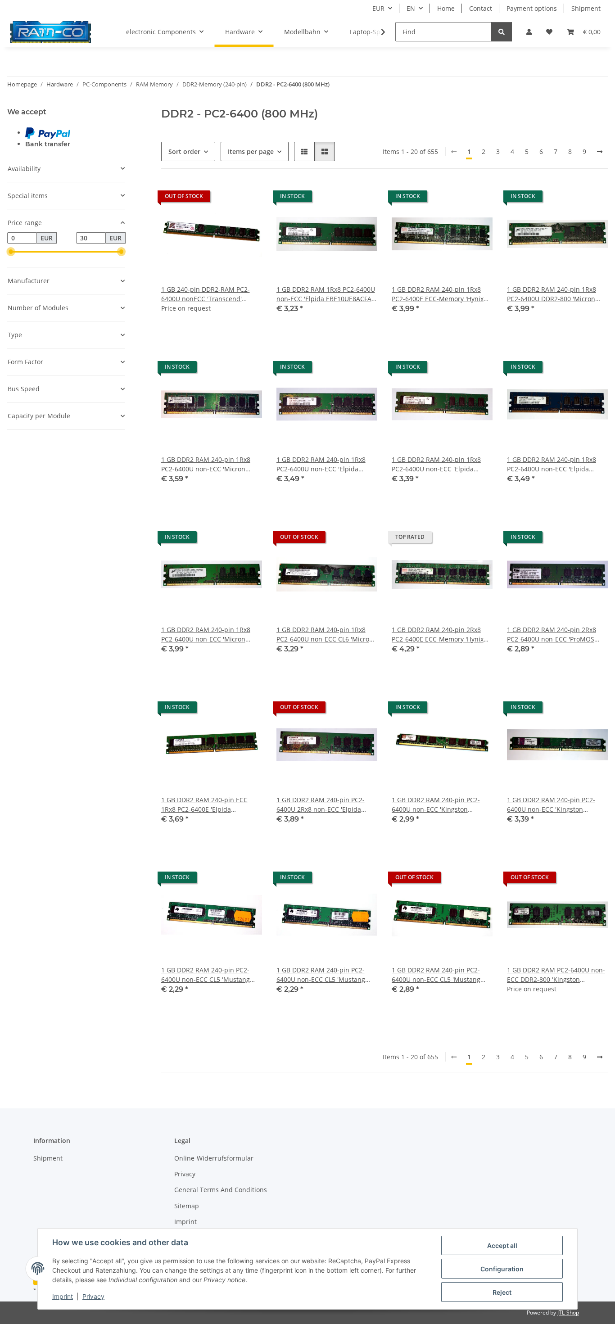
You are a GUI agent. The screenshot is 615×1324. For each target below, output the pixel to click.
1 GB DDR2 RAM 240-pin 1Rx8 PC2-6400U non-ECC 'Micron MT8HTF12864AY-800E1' (205, 634)
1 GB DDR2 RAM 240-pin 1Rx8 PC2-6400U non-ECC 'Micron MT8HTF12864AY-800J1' (205, 464)
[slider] (11, 251)
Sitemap (186, 1206)
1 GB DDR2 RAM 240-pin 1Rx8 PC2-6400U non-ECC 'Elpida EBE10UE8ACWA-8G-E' (321, 464)
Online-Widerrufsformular (213, 1158)
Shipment (586, 8)
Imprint (62, 1296)
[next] (600, 151)
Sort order (184, 151)
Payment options (531, 8)
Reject (502, 1292)
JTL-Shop (568, 1312)
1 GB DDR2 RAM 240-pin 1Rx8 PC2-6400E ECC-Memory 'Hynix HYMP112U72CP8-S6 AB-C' (438, 294)
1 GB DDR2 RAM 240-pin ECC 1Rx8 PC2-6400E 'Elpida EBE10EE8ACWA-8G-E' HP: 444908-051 (204, 804)
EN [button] (411, 8)
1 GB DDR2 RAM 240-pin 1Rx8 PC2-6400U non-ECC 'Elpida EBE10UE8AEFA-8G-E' (436, 464)
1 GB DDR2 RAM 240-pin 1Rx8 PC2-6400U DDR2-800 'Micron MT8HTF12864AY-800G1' (551, 294)
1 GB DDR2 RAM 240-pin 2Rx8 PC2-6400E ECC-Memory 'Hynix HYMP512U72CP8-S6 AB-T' (438, 634)
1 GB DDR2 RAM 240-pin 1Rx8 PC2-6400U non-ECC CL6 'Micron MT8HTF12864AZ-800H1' (324, 634)
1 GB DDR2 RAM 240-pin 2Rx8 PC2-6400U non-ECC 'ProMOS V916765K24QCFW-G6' (551, 634)
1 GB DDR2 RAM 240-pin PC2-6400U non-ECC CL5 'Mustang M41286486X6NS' (320, 975)
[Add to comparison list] (223, 198)
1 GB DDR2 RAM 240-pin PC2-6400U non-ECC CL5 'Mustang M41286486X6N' (205, 975)
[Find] (501, 31)
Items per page (251, 151)
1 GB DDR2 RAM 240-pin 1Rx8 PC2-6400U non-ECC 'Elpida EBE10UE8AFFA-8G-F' (551, 464)
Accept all (502, 1245)
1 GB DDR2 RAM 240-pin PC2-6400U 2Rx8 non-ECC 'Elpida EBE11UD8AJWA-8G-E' (320, 804)
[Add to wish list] (247, 198)
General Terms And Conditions (220, 1189)
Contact (480, 8)
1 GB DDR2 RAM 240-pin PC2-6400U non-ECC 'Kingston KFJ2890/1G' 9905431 (551, 804)
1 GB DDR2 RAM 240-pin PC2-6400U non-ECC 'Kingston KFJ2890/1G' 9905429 (436, 804)
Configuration (502, 1269)
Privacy (93, 1296)
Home (446, 8)
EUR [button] (378, 8)
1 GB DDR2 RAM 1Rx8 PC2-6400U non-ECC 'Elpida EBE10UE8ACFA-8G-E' (325, 294)
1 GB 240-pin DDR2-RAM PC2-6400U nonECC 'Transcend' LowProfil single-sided (205, 294)
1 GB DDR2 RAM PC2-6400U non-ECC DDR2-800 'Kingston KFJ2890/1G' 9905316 (556, 975)
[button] (529, 31)
